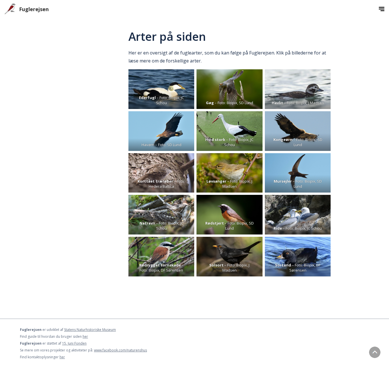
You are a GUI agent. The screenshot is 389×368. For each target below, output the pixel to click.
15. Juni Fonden (74, 343)
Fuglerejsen (34, 9)
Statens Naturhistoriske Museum (90, 329)
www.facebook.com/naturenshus (120, 350)
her (85, 336)
